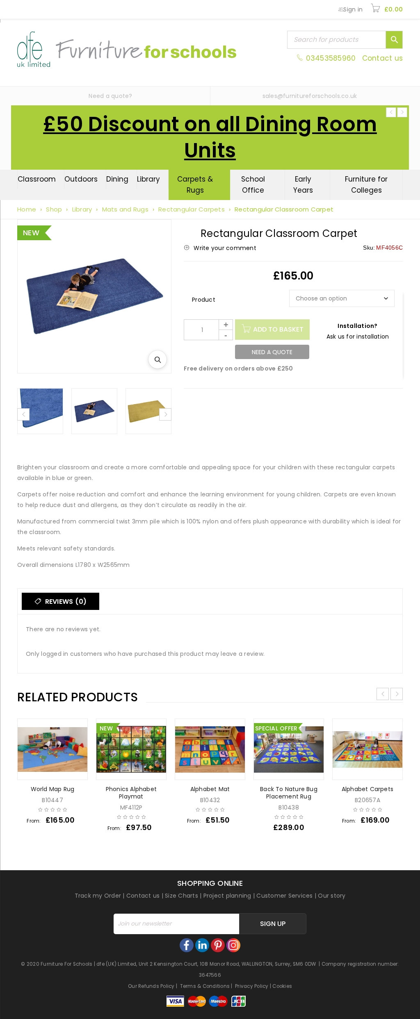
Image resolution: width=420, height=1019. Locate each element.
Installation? (357, 326)
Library (148, 179)
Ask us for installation (357, 336)
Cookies (282, 986)
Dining (117, 179)
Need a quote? (110, 96)
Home (26, 209)
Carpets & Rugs (195, 184)
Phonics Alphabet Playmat (131, 793)
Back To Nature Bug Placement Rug (288, 793)
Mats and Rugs (125, 209)
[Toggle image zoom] (157, 359)
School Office (253, 184)
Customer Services (284, 896)
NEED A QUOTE (272, 352)
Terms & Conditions (205, 986)
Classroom (37, 179)
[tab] (60, 601)
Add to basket (278, 329)
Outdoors (81, 179)
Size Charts (181, 896)
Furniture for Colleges (366, 184)
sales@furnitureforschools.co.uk (309, 96)
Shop (54, 209)
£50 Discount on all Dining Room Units (210, 137)
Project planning (227, 896)
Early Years (303, 184)
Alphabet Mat (210, 789)
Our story (331, 896)
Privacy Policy (252, 986)
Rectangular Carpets (191, 209)
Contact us (382, 58)
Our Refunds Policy (151, 986)
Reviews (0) (65, 601)
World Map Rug (53, 789)
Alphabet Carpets (367, 789)
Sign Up (272, 923)
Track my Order (98, 896)
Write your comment (225, 248)
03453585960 (331, 58)
